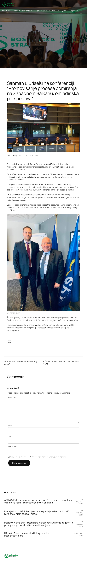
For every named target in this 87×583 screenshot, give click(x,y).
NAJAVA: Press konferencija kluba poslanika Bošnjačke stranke (26, 534)
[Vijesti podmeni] (77, 10)
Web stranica (12, 446)
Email (10, 436)
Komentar (12, 397)
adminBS (22, 155)
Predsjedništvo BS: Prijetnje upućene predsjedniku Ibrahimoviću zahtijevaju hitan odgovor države (37, 512)
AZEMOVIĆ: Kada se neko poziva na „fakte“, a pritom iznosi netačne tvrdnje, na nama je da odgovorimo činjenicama (38, 501)
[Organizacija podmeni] (46, 10)
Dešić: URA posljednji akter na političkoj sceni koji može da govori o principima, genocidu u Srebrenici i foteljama (38, 523)
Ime (10, 426)
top (9, 342)
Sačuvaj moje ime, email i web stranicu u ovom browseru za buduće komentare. (38, 457)
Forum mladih (34, 155)
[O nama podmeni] (19, 10)
